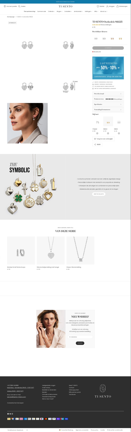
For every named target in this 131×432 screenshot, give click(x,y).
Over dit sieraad (99, 94)
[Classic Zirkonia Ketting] (80, 251)
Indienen (80, 343)
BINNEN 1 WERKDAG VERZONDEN (103, 84)
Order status (46, 388)
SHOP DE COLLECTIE (99, 194)
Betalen (44, 392)
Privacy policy (94, 430)
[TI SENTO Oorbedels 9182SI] (104, 37)
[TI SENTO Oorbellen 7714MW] (97, 121)
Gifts (95, 11)
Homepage (10, 17)
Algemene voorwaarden (82, 430)
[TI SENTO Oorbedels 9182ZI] (95, 37)
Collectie (51, 11)
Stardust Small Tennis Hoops (16, 267)
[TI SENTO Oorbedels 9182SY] (120, 37)
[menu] (17, 430)
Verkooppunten (74, 390)
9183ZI (116, 129)
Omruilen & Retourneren (49, 394)
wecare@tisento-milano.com (16, 397)
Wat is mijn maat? (48, 399)
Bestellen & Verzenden (49, 390)
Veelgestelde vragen (48, 385)
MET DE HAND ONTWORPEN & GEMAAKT (105, 88)
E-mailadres (72, 334)
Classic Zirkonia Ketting (73, 267)
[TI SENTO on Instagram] (12, 414)
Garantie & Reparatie (49, 397)
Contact (71, 388)
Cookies (103, 430)
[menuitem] (66, 430)
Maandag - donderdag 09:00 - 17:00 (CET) (20, 388)
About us (103, 11)
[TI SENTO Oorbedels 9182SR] (112, 37)
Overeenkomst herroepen (15, 403)
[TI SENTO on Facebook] (8, 414)
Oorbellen (67, 11)
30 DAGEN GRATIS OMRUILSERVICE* (104, 86)
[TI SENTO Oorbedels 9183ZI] (119, 121)
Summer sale (41, 11)
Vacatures (72, 394)
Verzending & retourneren (102, 109)
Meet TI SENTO (73, 385)
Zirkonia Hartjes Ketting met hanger (48, 267)
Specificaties (98, 104)
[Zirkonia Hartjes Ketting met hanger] (51, 251)
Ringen (59, 11)
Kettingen (88, 11)
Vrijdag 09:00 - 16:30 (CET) (15, 391)
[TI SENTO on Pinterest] (10, 414)
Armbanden (78, 11)
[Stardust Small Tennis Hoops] (21, 251)
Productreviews (108, 99)
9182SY (105, 129)
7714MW (94, 129)
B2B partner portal (75, 392)
